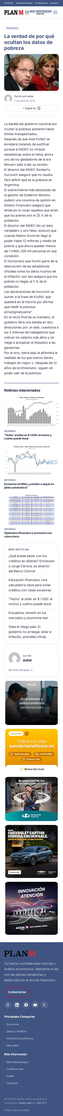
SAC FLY (42, 1102)
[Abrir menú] (55, 12)
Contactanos (17, 992)
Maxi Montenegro (24, 3)
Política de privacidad (16, 1110)
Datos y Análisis (16, 1031)
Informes (12, 28)
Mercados (13, 1045)
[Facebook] (26, 1005)
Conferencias (41, 3)
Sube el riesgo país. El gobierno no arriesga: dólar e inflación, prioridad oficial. (30, 632)
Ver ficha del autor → (21, 669)
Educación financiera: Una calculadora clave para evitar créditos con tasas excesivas (30, 585)
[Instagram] (8, 1005)
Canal (10, 1076)
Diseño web (25, 1102)
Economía (13, 1024)
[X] (44, 1005)
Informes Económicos (20, 1038)
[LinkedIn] (17, 1005)
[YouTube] (35, 1005)
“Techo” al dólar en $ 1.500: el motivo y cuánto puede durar (28, 436)
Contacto (54, 3)
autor (30, 96)
